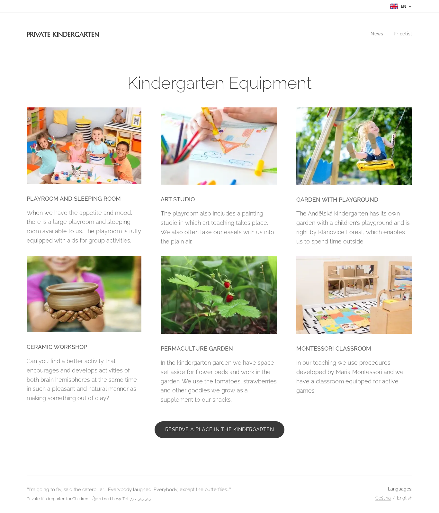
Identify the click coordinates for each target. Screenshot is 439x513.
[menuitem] (379, 34)
